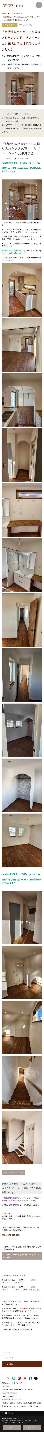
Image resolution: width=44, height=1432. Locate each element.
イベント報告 (8, 1364)
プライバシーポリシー (23, 1420)
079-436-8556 (11, 1393)
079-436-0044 (14, 1235)
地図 (31, 1389)
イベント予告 (8, 1358)
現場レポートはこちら (14, 1172)
